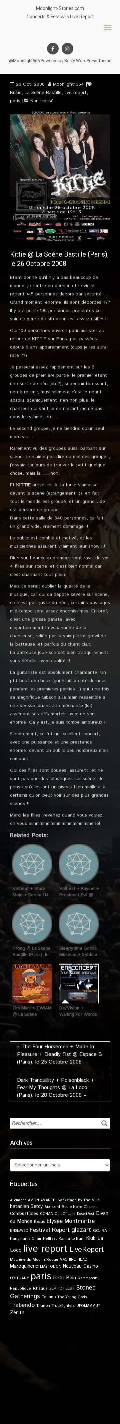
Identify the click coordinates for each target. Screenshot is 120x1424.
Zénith (17, 1312)
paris (15, 101)
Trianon (43, 1305)
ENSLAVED (19, 1230)
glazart (81, 1229)
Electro (39, 1222)
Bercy (37, 1206)
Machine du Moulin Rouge (34, 1259)
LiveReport (86, 1249)
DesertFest (85, 1214)
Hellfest (50, 1238)
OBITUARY (19, 1278)
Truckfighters (63, 1305)
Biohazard (52, 1207)
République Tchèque (29, 1288)
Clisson (90, 1207)
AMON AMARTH (42, 1200)
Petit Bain (64, 1278)
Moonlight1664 (68, 84)
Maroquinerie (24, 1266)
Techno (49, 1297)
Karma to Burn (72, 1238)
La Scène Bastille (43, 92)
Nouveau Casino (80, 1266)
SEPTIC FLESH (61, 1288)
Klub (91, 1238)
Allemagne (18, 1200)
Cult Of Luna (65, 1214)
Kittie (16, 92)
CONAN (46, 1214)
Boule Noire (72, 1207)
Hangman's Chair (25, 1238)
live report (76, 92)
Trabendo (22, 1305)
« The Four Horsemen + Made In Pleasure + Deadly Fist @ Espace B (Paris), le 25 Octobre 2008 (59, 1054)
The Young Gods (72, 1297)
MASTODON (50, 1266)
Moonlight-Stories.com (60, 8)
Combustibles (24, 1213)
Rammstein (87, 1278)
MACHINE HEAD (73, 1259)
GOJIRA (100, 1230)
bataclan (19, 1206)
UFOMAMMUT (88, 1305)
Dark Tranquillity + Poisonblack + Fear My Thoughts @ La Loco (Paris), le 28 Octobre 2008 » (55, 1087)
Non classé (42, 101)
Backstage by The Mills (78, 1200)
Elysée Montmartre (71, 1221)
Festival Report (50, 1230)
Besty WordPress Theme (87, 60)
